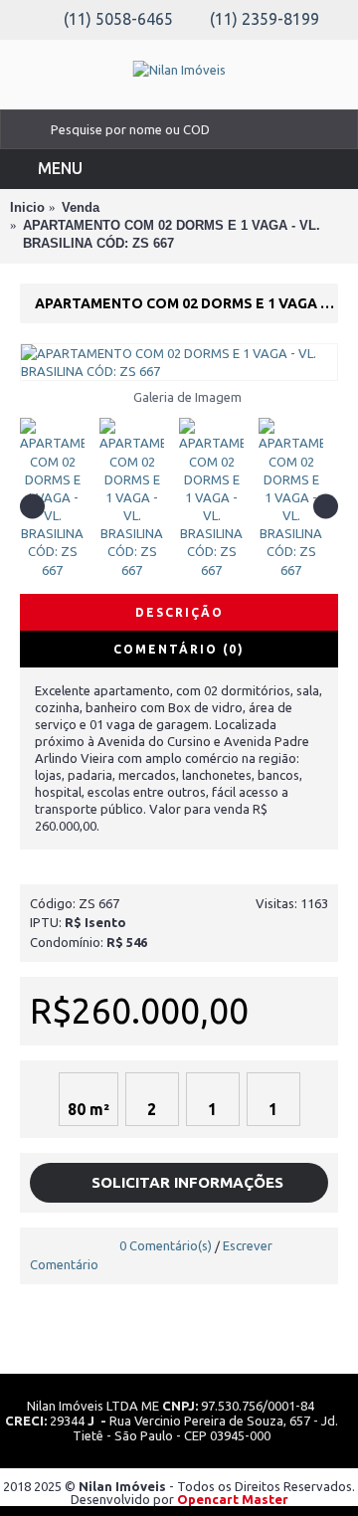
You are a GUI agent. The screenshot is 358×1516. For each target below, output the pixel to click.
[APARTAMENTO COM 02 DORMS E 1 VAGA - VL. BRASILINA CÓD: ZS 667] (179, 362)
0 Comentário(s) (165, 1245)
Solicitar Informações (185, 1182)
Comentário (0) (179, 649)
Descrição (179, 612)
